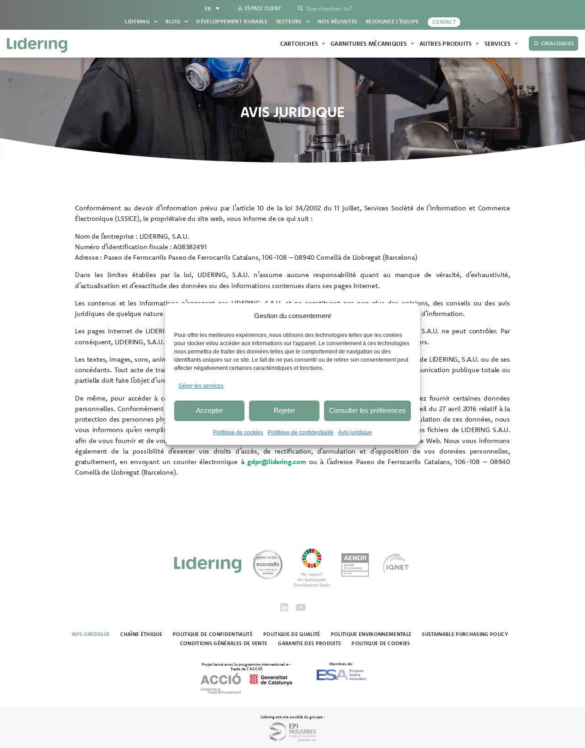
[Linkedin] (284, 607)
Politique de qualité (291, 634)
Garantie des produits (309, 643)
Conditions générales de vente (224, 643)
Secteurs (289, 21)
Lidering (137, 21)
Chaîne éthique (141, 634)
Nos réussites (337, 21)
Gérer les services (201, 386)
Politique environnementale (371, 634)
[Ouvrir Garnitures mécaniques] (412, 43)
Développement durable (232, 21)
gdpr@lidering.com (276, 461)
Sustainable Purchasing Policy (465, 634)
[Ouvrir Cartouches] (323, 43)
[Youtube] (300, 607)
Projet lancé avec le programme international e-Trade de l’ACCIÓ (246, 666)
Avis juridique (355, 432)
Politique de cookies (238, 432)
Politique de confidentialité (301, 432)
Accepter (209, 410)
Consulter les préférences (367, 410)
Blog (172, 21)
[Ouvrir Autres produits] (477, 43)
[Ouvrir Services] (516, 43)
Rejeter (284, 410)
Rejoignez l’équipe (392, 21)
